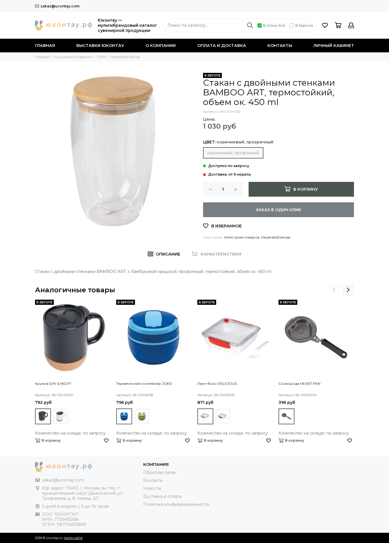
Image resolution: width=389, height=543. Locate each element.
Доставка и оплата (162, 496)
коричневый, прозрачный (233, 152)
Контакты (279, 45)
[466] (205, 416)
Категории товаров (241, 237)
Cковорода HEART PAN (299, 383)
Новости (152, 488)
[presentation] (334, 290)
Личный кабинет (334, 45)
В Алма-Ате (274, 25)
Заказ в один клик (278, 209)
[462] (142, 416)
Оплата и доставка (221, 45)
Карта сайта (73, 538)
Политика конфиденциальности (176, 504)
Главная (45, 45)
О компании (161, 45)
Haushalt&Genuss (275, 237)
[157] (124, 416)
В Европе (304, 25)
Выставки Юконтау (100, 45)
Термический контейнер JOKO (144, 383)
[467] (223, 416)
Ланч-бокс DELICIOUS (217, 383)
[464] (286, 416)
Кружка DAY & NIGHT (53, 383)
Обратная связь (159, 472)
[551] (43, 416)
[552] (61, 416)
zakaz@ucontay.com (59, 6)
